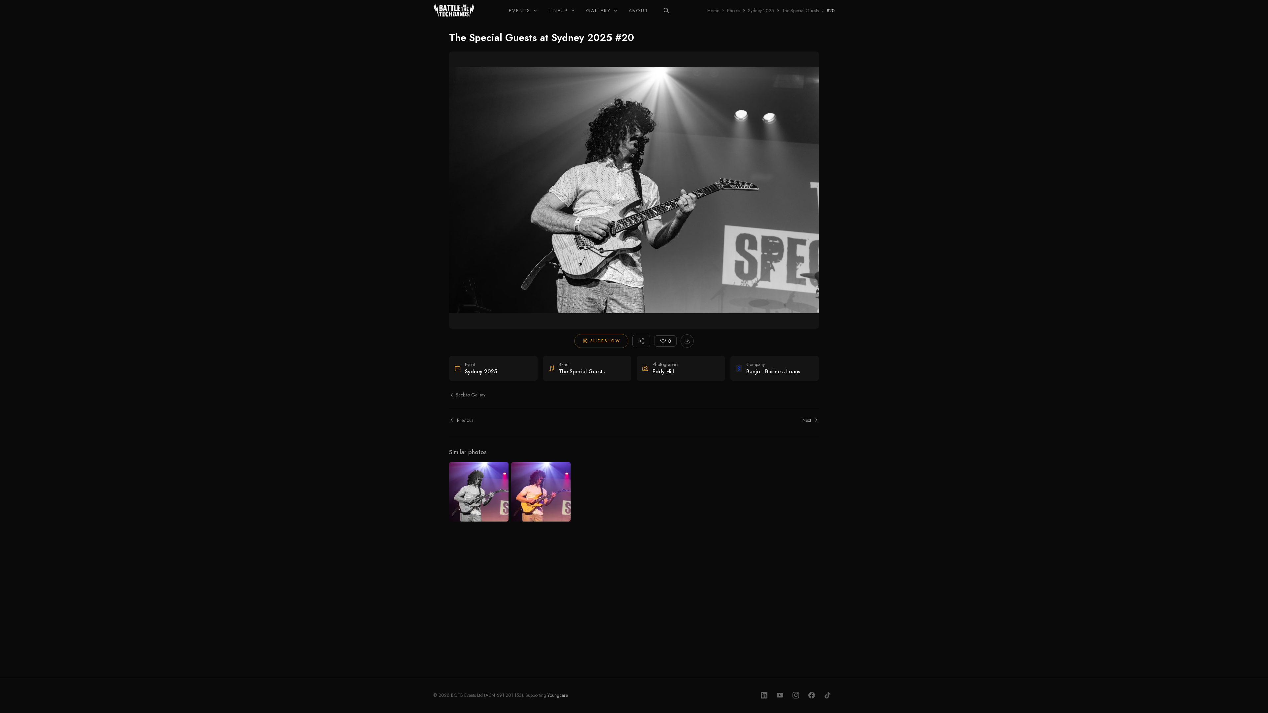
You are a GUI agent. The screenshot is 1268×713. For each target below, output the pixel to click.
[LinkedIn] (764, 695)
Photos (733, 10)
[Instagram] (796, 695)
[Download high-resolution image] (687, 341)
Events (520, 10)
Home (713, 10)
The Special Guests (800, 10)
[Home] (454, 10)
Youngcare (557, 695)
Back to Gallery (470, 394)
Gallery (598, 10)
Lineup (558, 10)
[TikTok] (827, 695)
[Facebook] (811, 695)
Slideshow (605, 341)
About (639, 10)
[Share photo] (641, 341)
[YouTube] (780, 695)
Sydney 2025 (761, 10)
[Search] (666, 10)
